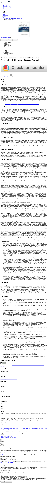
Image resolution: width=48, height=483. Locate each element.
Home (4, 14)
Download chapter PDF (5, 37)
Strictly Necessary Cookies (7, 465)
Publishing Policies (6, 6)
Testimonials (35, 428)
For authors (6, 428)
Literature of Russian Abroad (23, 104)
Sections (2, 40)
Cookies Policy (9, 436)
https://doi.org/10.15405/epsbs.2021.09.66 (8, 379)
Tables (10, 40)
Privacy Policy (3, 436)
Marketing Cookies (6, 470)
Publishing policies (29, 428)
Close (2, 441)
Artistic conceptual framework (11, 104)
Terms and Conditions (42, 428)
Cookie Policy (11, 462)
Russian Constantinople (34, 104)
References (15, 40)
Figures (6, 40)
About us (5, 5)
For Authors (5, 8)
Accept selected (9, 481)
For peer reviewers (21, 428)
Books (4, 17)
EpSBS (4, 16)
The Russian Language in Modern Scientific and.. (13, 18)
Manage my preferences (10, 456)
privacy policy (39, 452)
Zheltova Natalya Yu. (4, 76)
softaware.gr (13, 437)
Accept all (3, 456)
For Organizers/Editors (7, 7)
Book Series (5, 15)
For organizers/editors (13, 428)
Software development (5, 437)
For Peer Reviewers (7, 10)
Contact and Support (4, 429)
